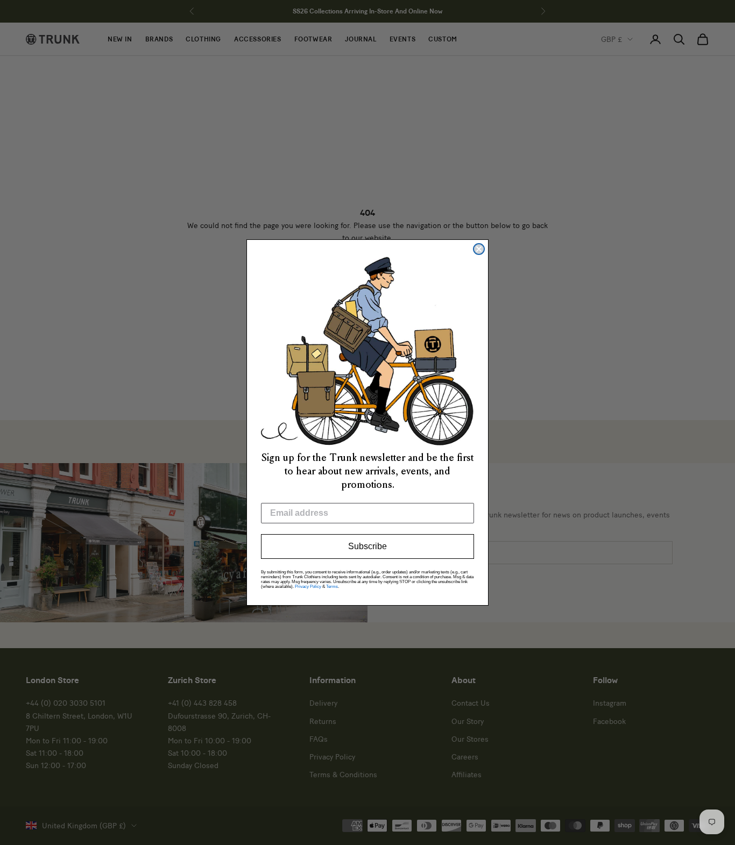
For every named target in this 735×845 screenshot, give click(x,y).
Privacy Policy (308, 586)
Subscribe (367, 546)
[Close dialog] (478, 249)
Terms (332, 586)
